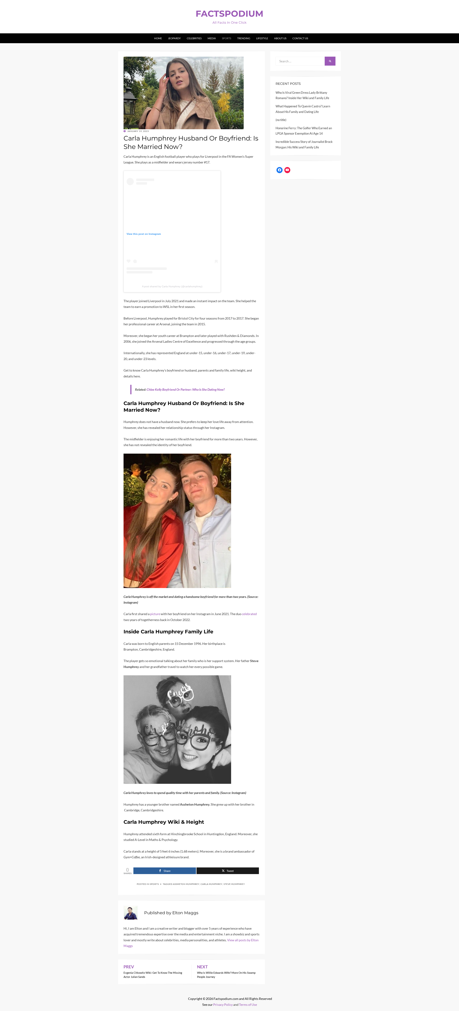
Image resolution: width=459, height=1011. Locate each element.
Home (158, 38)
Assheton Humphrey (186, 884)
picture (155, 614)
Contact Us (300, 38)
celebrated (249, 614)
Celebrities (194, 38)
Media (212, 38)
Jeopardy (174, 38)
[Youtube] (287, 170)
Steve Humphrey (234, 884)
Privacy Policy (223, 1005)
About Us (280, 38)
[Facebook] (279, 170)
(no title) (281, 120)
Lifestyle (262, 38)
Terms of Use (248, 1005)
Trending (243, 38)
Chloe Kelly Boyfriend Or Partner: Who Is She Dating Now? (186, 389)
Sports (226, 38)
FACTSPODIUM (229, 13)
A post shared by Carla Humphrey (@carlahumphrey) (172, 286)
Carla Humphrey (211, 884)
